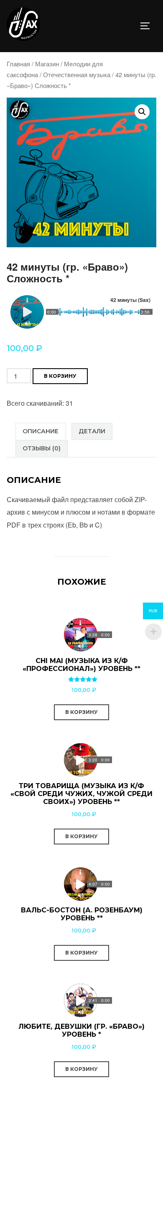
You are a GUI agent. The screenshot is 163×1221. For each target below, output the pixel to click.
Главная (18, 63)
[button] (142, 111)
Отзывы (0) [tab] (42, 448)
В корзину (60, 376)
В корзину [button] (81, 712)
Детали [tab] (92, 431)
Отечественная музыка (76, 74)
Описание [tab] (41, 431)
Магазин (47, 63)
